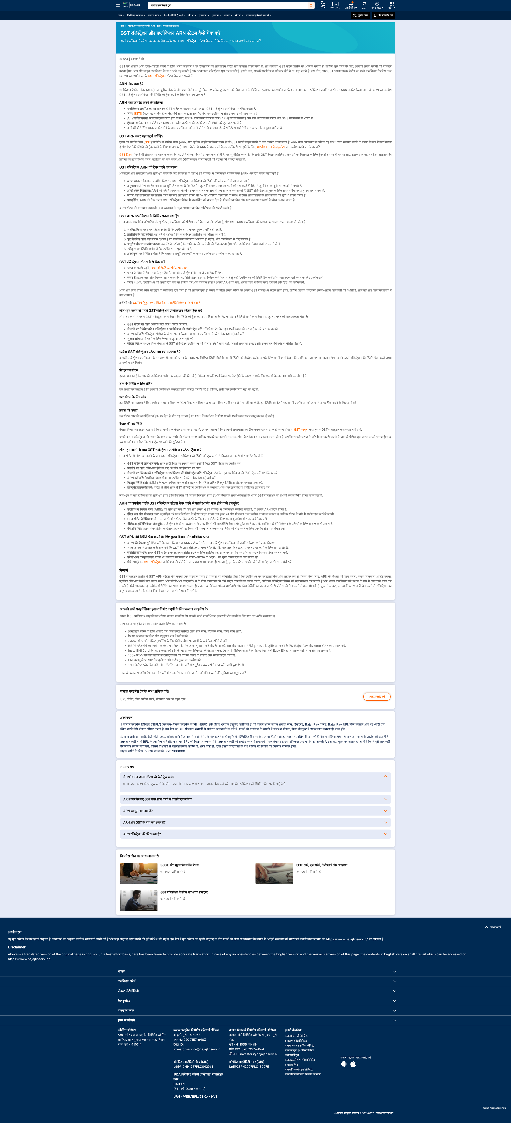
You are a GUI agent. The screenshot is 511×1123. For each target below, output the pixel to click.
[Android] (344, 1064)
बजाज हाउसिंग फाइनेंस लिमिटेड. (300, 1060)
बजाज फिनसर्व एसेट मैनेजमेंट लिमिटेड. (303, 1074)
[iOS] (353, 1064)
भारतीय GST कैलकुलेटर (271, 147)
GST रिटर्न (125, 155)
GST (148, 142)
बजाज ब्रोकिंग (291, 1065)
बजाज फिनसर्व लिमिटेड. (296, 1036)
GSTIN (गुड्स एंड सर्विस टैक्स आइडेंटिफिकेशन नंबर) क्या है (166, 303)
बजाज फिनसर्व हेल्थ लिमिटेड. (299, 1069)
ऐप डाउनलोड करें (386, 15)
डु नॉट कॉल (363, 15)
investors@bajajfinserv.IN (258, 1054)
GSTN (138, 113)
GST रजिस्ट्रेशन (157, 76)
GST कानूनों (301, 429)
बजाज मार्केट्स (292, 1055)
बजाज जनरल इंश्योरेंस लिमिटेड (299, 1045)
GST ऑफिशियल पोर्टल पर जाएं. (169, 268)
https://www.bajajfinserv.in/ (347, 939)
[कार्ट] (364, 3)
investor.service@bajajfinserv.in (196, 1049)
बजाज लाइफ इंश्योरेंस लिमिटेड (299, 1050)
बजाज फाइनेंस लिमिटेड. (296, 1041)
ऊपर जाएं (495, 927)
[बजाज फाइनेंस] (131, 5)
